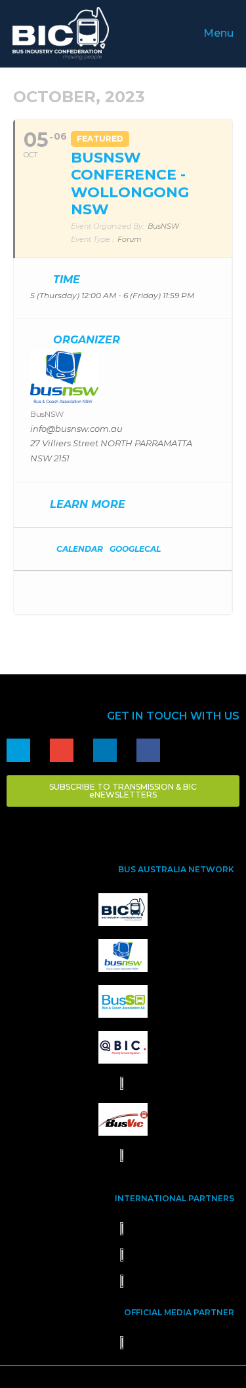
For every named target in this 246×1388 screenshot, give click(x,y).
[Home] (18, 750)
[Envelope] (61, 750)
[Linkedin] (105, 750)
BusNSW (47, 414)
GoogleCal (135, 549)
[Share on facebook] (38, 592)
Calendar (79, 549)
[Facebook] (148, 750)
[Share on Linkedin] (64, 592)
